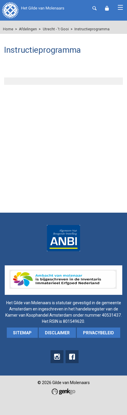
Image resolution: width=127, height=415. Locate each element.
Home (8, 29)
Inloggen (107, 8)
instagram (57, 356)
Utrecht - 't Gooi (56, 29)
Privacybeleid (98, 332)
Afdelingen (28, 29)
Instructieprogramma (92, 29)
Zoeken (94, 8)
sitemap (22, 332)
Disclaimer (57, 332)
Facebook (72, 356)
